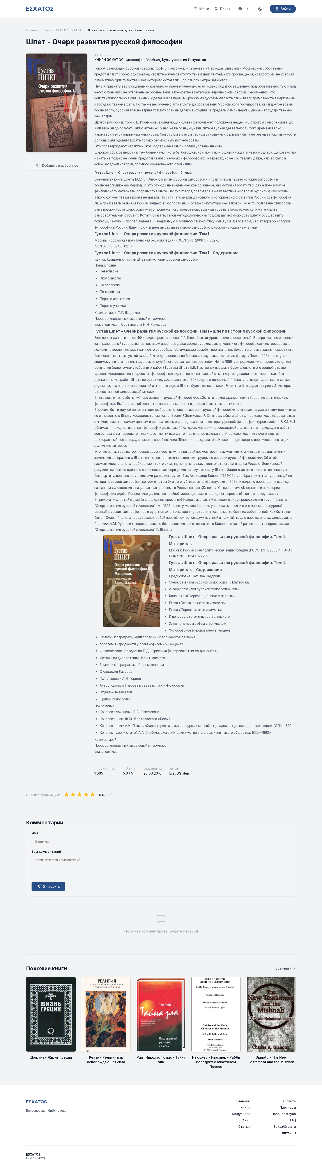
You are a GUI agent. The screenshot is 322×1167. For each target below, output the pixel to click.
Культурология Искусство (184, 60)
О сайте (289, 1101)
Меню (204, 9)
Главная (32, 30)
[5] (93, 794)
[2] (73, 794)
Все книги (283, 968)
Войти (286, 9)
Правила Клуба (284, 1114)
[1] (66, 794)
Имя (35, 833)
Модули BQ (241, 1114)
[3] (79, 794)
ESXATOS (36, 1101)
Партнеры (288, 1107)
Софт (246, 1120)
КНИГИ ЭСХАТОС (69, 30)
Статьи (244, 1126)
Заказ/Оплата (285, 1126)
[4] (86, 794)
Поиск (225, 9)
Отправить (51, 886)
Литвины (289, 1133)
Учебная (153, 60)
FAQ (293, 1120)
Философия (135, 60)
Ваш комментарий (46, 851)
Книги (47, 30)
